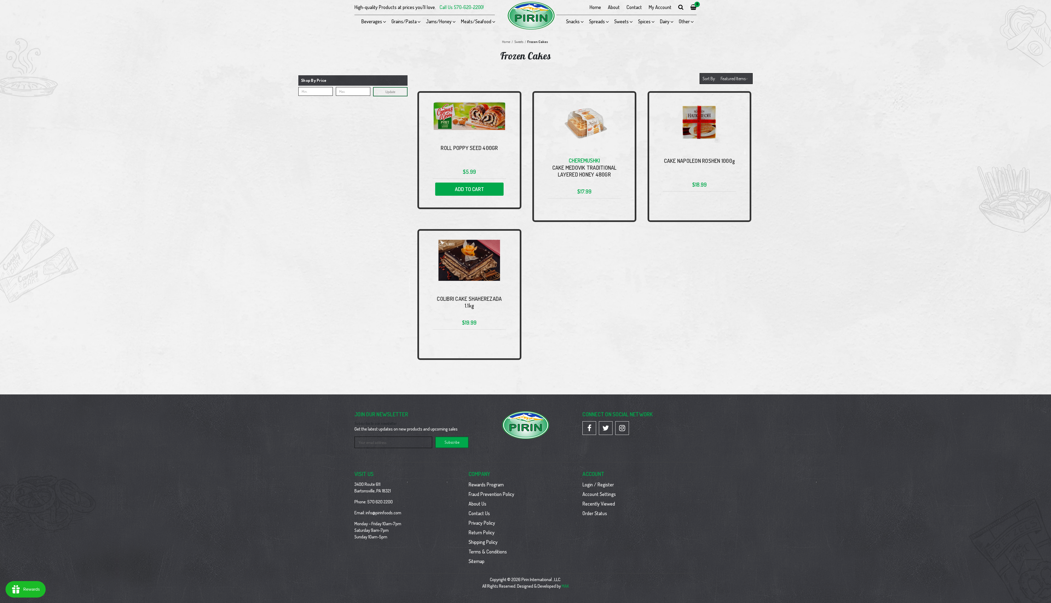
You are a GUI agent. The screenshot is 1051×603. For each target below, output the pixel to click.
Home (595, 7)
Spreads (597, 21)
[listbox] (735, 78)
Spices (644, 21)
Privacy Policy (482, 523)
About (614, 7)
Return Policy (482, 532)
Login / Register (598, 484)
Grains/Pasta (404, 21)
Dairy (664, 21)
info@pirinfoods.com (383, 512)
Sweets (621, 21)
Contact (634, 7)
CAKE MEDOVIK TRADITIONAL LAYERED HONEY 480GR (584, 171)
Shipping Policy (483, 542)
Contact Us (479, 513)
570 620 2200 (380, 501)
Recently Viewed (598, 504)
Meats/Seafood (476, 21)
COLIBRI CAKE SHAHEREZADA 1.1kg (469, 302)
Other (684, 21)
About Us (477, 504)
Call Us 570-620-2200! (462, 7)
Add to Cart (469, 189)
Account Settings (599, 494)
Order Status (594, 513)
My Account (660, 7)
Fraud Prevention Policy (491, 494)
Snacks (573, 21)
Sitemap (476, 561)
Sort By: (709, 78)
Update (390, 92)
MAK (565, 586)
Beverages (371, 21)
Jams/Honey (439, 21)
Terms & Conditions (488, 552)
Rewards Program (486, 484)
